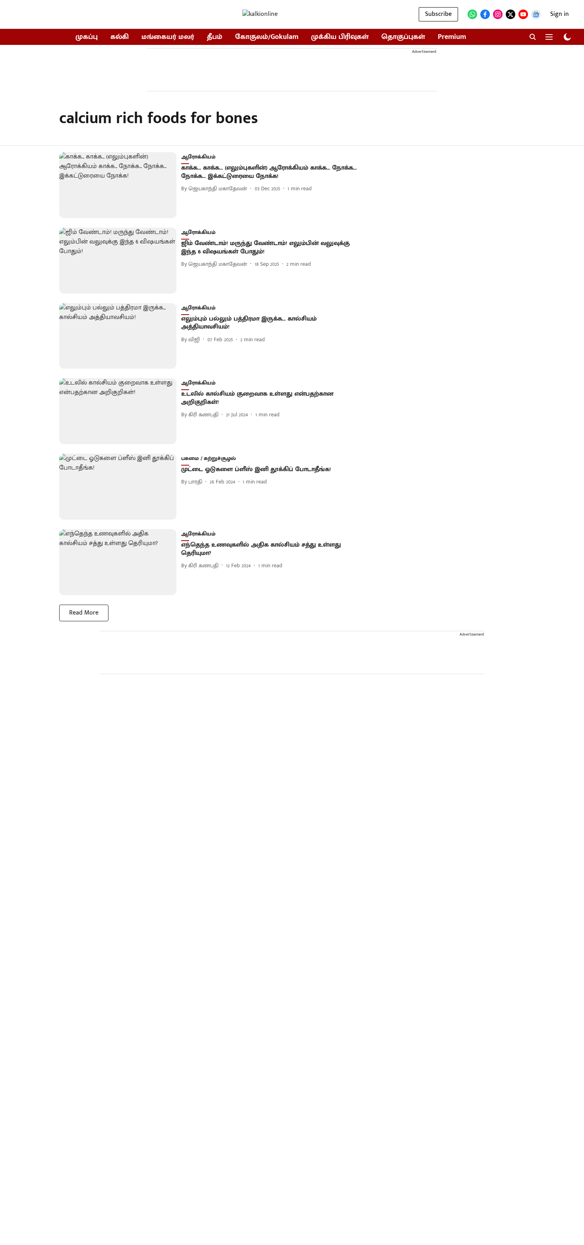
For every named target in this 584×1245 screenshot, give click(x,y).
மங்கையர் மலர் (167, 37)
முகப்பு (86, 37)
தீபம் (214, 37)
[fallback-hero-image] (120, 185)
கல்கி (119, 37)
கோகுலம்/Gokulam (266, 37)
